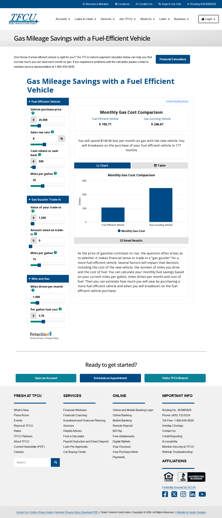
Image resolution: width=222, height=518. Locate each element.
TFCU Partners (23, 436)
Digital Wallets (121, 441)
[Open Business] (187, 19)
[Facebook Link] (166, 494)
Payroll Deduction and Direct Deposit (85, 441)
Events (18, 420)
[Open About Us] (153, 19)
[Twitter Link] (176, 494)
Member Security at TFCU (178, 446)
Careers (19, 451)
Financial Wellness (75, 410)
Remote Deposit (123, 425)
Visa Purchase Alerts (125, 451)
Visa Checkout (122, 446)
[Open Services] (113, 19)
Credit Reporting (172, 436)
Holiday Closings (172, 425)
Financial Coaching (75, 415)
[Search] (55, 462)
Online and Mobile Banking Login (133, 410)
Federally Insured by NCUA (179, 487)
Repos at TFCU (23, 425)
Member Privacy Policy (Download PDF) (77, 512)
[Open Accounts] (69, 19)
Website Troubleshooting (177, 451)
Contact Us (169, 430)
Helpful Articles (72, 430)
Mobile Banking (122, 420)
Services (68, 425)
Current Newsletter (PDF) (29, 446)
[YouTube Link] (203, 494)
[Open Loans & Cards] (95, 19)
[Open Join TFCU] (134, 19)
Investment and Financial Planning (84, 420)
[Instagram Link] (185, 494)
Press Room (21, 415)
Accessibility (169, 441)
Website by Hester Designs (191, 512)
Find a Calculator (73, 436)
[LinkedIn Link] (194, 494)
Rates (17, 430)
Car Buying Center (74, 451)
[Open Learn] (168, 19)
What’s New (21, 410)
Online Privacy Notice (41, 512)
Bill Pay (117, 430)
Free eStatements (123, 436)
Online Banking (122, 415)
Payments (119, 457)
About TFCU (21, 441)
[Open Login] (214, 19)
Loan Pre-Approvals (75, 446)
